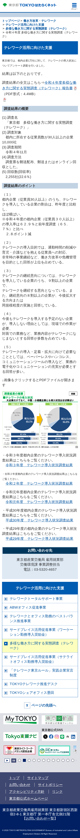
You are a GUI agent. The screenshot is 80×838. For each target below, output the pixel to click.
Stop (13, 760)
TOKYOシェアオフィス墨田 (32, 693)
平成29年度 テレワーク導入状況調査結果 (39, 539)
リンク (57, 792)
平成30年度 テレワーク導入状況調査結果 (39, 520)
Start (7, 760)
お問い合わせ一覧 (40, 818)
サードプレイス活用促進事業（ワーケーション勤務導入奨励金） (41, 632)
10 (63, 760)
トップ (14, 778)
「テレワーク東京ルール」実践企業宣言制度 (41, 672)
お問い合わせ (19, 785)
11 (67, 760)
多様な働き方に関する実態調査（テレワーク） (41, 645)
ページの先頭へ (43, 705)
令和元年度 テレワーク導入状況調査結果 (39, 502)
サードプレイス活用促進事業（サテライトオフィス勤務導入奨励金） (41, 659)
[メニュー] (74, 6)
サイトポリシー (50, 785)
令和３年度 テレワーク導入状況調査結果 (39, 465)
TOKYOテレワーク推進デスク (34, 684)
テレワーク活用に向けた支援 (40, 588)
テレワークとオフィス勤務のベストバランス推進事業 (41, 618)
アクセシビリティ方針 (26, 792)
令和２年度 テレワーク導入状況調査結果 (39, 483)
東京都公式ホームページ (28, 798)
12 (72, 760)
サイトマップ (37, 778)
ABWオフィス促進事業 (28, 607)
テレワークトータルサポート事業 (36, 599)
